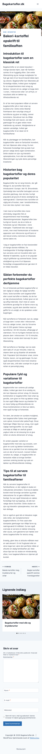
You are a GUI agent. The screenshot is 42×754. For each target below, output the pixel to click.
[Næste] (36, 612)
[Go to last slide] (5, 612)
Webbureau (34, 738)
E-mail (7, 700)
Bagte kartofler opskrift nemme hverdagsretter (33, 571)
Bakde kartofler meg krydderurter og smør (10, 571)
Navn (7, 690)
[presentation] (21, 606)
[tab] (16, 633)
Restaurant (21, 749)
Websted (8, 710)
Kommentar (8, 657)
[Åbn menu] (38, 4)
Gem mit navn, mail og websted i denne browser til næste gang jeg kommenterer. (21, 717)
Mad (4, 32)
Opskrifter (12, 32)
